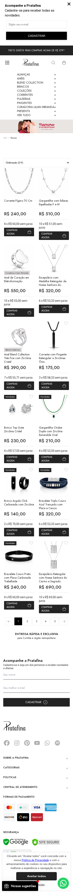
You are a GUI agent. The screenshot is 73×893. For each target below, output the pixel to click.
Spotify (57, 742)
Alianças (36, 74)
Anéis (36, 78)
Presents (36, 111)
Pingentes (36, 103)
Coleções (36, 91)
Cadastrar (33, 702)
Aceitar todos (36, 876)
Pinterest (27, 742)
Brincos (36, 87)
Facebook (6, 742)
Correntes (36, 95)
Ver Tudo (36, 115)
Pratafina (31, 63)
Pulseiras (36, 99)
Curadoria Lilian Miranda (36, 107)
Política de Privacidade (35, 860)
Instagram (16, 742)
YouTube (37, 742)
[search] (53, 62)
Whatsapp (47, 742)
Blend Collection (36, 83)
